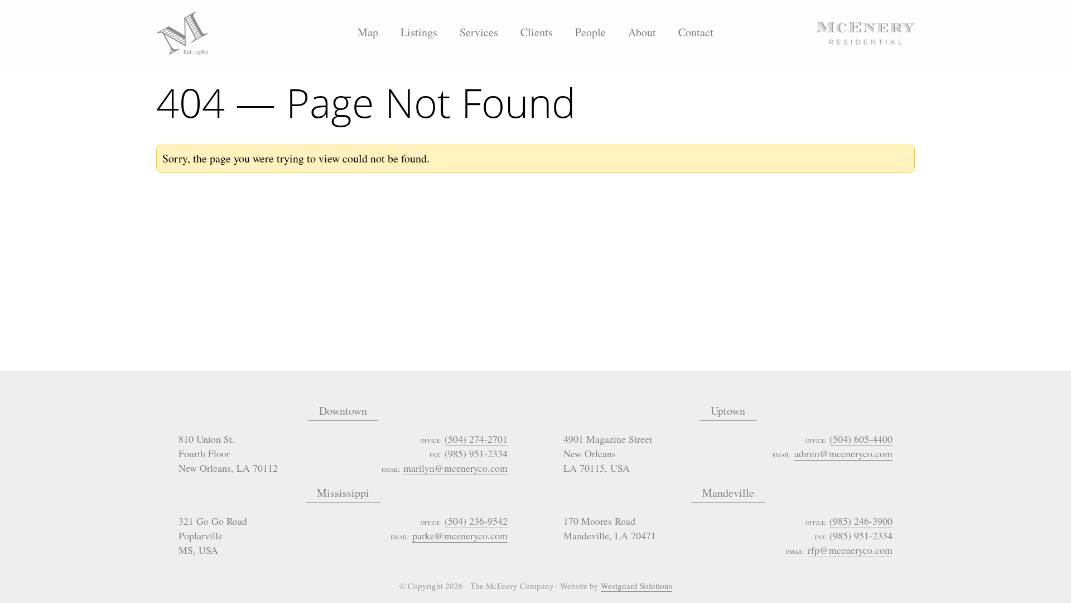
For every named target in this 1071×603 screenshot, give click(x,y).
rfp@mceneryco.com (850, 550)
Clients (536, 32)
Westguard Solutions (636, 585)
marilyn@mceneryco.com (455, 468)
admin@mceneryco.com (843, 453)
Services (479, 32)
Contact (695, 32)
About (642, 32)
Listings (419, 32)
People (590, 32)
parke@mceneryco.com (460, 535)
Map (368, 32)
